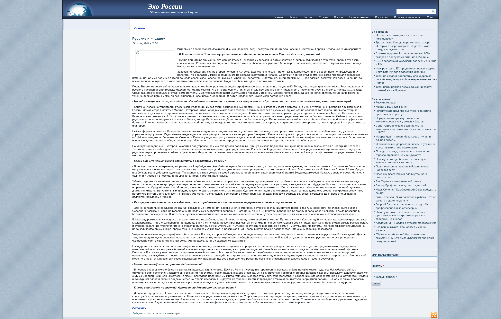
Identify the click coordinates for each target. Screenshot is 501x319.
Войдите (137, 313)
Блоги (293, 17)
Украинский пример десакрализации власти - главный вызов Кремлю (405, 88)
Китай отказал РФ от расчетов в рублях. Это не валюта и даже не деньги (406, 198)
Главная (278, 17)
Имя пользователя (385, 254)
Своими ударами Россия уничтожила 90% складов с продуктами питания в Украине (403, 55)
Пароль (378, 265)
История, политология (407, 17)
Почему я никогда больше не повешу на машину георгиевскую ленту (401, 160)
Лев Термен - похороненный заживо (399, 181)
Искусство (381, 17)
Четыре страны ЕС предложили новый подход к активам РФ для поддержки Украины (405, 70)
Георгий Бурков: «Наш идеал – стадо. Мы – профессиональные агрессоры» (404, 206)
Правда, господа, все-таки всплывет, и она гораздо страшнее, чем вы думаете (403, 153)
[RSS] (434, 315)
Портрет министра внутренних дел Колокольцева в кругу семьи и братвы (400, 120)
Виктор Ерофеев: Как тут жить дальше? (401, 185)
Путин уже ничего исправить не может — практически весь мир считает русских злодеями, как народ (402, 215)
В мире (338, 17)
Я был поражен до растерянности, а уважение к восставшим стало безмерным (406, 145)
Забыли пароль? (386, 276)
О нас (430, 17)
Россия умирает (386, 102)
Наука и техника (359, 17)
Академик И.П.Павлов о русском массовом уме (406, 222)
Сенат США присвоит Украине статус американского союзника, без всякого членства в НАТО (406, 129)
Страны (323, 17)
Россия (308, 17)
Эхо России (165, 6)
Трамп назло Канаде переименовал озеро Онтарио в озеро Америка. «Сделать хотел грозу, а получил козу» (403, 46)
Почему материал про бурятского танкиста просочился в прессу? (403, 112)
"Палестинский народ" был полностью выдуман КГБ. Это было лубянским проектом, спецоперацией (405, 238)
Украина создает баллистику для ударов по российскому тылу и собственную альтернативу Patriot (406, 79)
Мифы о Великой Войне (391, 106)
